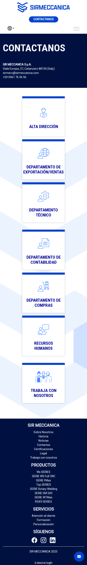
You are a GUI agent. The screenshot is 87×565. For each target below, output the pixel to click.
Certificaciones (43, 449)
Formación (43, 520)
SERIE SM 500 (43, 493)
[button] (11, 29)
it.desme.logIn (43, 562)
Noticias (43, 440)
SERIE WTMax (43, 497)
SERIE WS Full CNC (43, 476)
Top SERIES (43, 484)
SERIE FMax (43, 480)
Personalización (43, 524)
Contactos (43, 444)
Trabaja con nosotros (43, 457)
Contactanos (43, 19)
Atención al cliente (43, 515)
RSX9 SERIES (43, 501)
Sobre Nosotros (43, 432)
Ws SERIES (43, 472)
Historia (43, 436)
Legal (43, 453)
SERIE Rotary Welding (43, 488)
